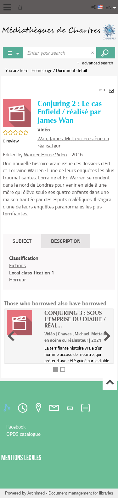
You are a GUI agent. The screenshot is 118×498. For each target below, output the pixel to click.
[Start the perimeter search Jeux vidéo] (105, 52)
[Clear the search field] (93, 52)
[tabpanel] (59, 227)
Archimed (36, 493)
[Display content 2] (62, 369)
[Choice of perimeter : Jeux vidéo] (13, 52)
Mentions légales (21, 457)
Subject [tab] (22, 240)
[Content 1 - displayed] (55, 369)
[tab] (8, 408)
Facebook (16, 426)
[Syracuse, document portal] (59, 31)
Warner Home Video (45, 154)
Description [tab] (66, 240)
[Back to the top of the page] (110, 383)
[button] (94, 7)
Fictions (17, 265)
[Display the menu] (7, 7)
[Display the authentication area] (21, 7)
